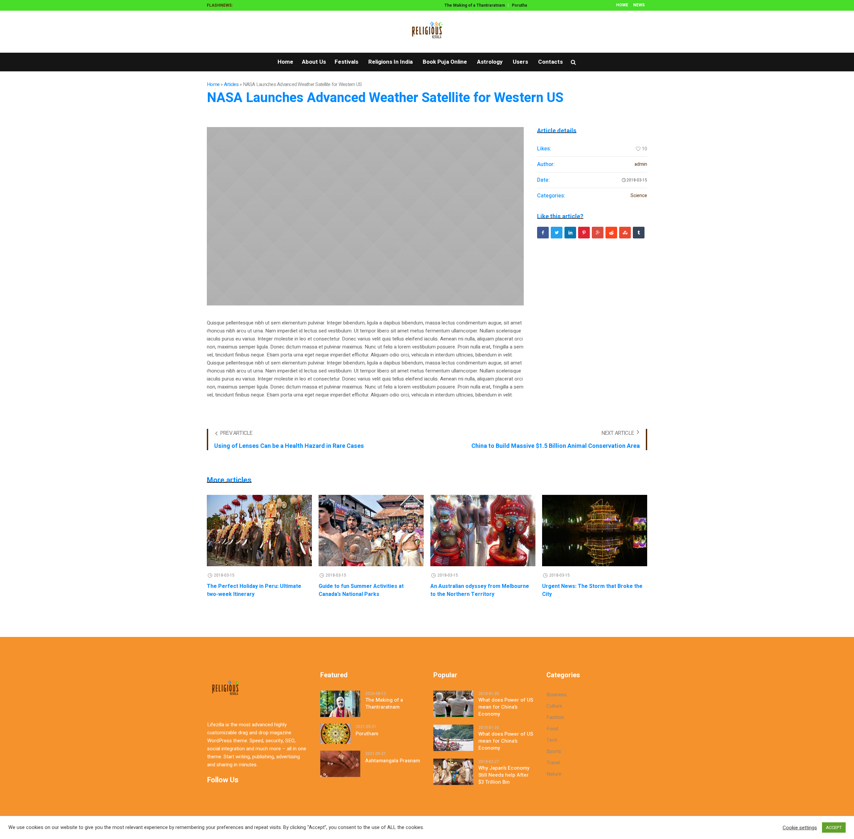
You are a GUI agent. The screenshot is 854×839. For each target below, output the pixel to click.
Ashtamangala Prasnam (392, 760)
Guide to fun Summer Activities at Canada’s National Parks (361, 590)
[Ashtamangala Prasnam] (340, 763)
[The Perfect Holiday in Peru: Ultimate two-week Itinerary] (259, 530)
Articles (231, 84)
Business (556, 694)
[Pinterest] (584, 232)
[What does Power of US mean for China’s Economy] (453, 703)
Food (552, 728)
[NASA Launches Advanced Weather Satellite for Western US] (365, 216)
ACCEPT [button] (834, 827)
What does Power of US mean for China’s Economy (505, 707)
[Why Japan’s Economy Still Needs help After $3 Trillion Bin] (453, 771)
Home (213, 84)
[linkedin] (570, 232)
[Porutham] (335, 733)
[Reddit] (611, 232)
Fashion (555, 717)
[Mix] (625, 232)
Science (638, 195)
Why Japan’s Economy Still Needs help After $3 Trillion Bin (503, 775)
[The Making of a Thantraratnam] (340, 703)
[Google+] (225, 31)
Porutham (512, 5)
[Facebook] (211, 31)
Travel (553, 762)
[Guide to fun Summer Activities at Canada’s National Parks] (371, 530)
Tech (551, 740)
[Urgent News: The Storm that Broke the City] (594, 530)
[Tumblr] (639, 232)
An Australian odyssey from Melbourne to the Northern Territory (479, 590)
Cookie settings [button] (800, 827)
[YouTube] (267, 31)
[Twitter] (253, 31)
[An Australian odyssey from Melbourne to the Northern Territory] (482, 530)
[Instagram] (239, 31)
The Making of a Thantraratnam (466, 5)
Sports (553, 751)
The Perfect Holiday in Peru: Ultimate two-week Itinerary (254, 590)
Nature (553, 774)
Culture (554, 706)
